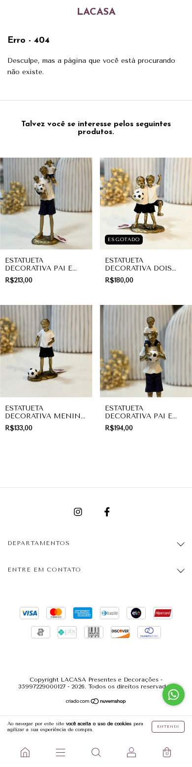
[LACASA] (25, 752)
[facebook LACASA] (107, 512)
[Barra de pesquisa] (96, 752)
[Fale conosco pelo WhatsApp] (173, 695)
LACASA (96, 12)
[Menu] (60, 752)
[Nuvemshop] (96, 702)
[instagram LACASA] (79, 512)
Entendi (168, 726)
